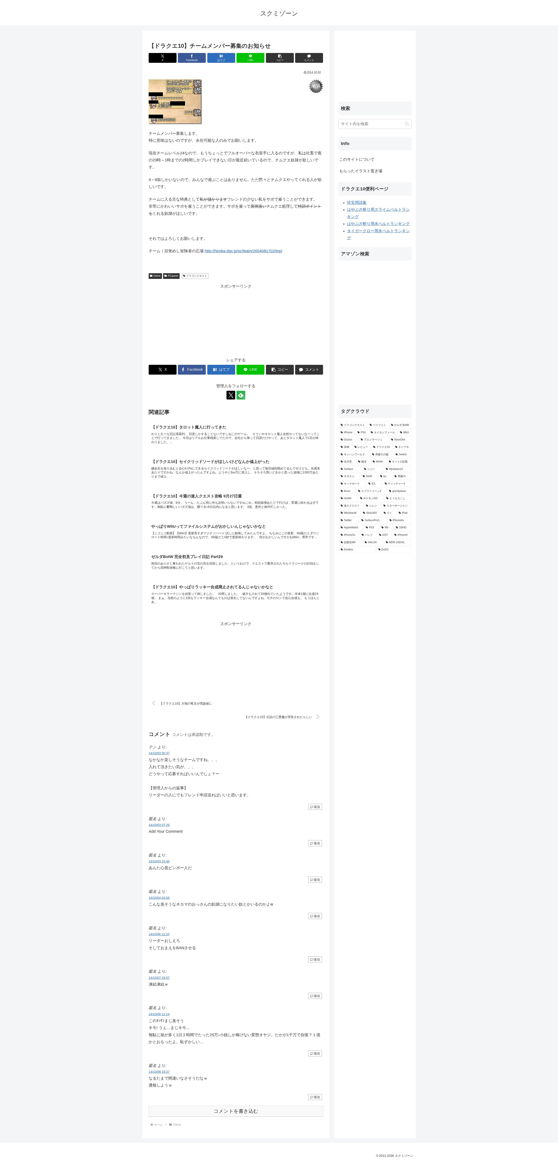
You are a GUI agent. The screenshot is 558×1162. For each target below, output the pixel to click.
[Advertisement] (236, 320)
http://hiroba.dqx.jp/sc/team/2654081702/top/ (243, 251)
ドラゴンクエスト (196, 275)
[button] (280, 58)
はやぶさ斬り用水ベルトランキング (378, 224)
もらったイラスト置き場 (360, 171)
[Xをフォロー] (230, 395)
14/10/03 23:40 (159, 861)
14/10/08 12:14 (159, 1014)
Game (157, 275)
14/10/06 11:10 (159, 934)
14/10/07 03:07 (159, 977)
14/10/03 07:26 (159, 825)
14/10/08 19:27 (159, 1071)
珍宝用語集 (357, 202)
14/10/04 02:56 (159, 897)
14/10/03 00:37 (159, 753)
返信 (317, 807)
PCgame (173, 275)
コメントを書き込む (236, 1111)
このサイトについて (356, 159)
